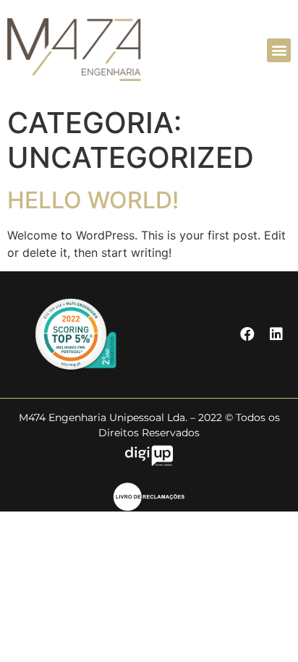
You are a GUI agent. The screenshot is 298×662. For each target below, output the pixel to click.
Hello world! (93, 200)
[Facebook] (247, 334)
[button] (279, 50)
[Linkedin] (276, 334)
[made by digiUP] (149, 462)
